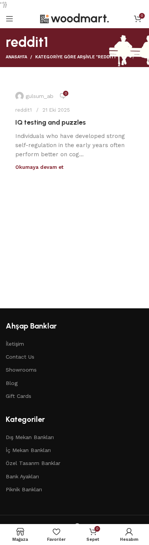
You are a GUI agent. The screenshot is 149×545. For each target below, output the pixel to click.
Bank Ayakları (22, 476)
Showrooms (21, 370)
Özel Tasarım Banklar (33, 463)
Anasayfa (16, 56)
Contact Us (20, 357)
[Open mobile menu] (9, 18)
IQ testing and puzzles (50, 122)
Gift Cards (18, 396)
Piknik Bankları (24, 489)
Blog (12, 383)
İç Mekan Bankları (28, 450)
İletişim (15, 344)
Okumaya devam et (39, 167)
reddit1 (23, 110)
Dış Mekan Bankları (30, 437)
